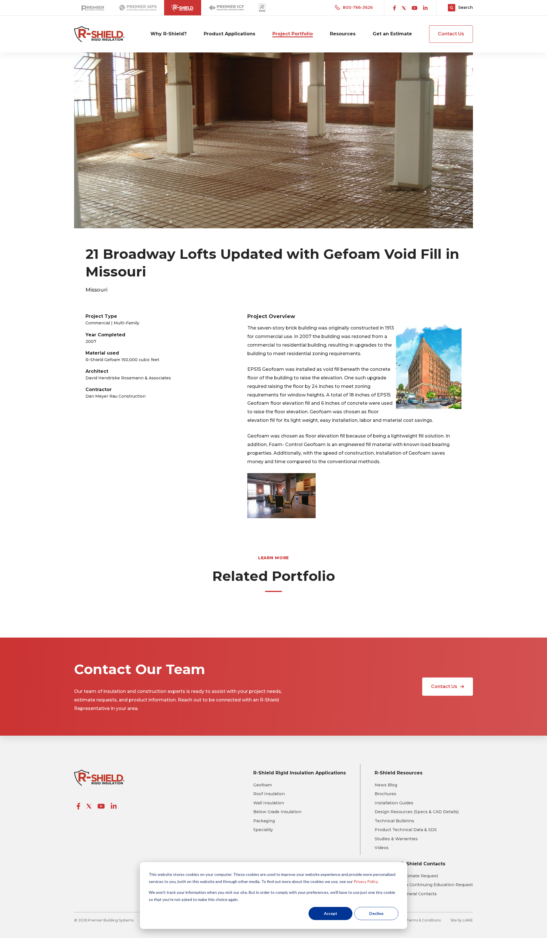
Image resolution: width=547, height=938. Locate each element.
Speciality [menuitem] (263, 829)
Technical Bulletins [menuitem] (394, 821)
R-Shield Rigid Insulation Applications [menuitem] (299, 773)
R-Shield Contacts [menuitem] (423, 863)
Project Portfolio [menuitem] (292, 33)
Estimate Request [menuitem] (419, 876)
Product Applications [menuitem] (229, 33)
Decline (376, 913)
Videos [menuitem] (382, 847)
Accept (330, 913)
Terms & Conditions (424, 920)
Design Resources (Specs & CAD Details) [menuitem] (417, 811)
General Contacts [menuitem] (419, 894)
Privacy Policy (365, 881)
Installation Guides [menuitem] (394, 803)
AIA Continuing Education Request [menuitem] (437, 884)
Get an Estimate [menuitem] (392, 33)
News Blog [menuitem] (386, 785)
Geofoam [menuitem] (262, 785)
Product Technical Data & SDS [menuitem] (406, 829)
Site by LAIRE (461, 920)
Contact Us (451, 33)
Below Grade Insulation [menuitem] (277, 811)
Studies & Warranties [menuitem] (396, 839)
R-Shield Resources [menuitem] (399, 773)
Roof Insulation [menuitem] (269, 793)
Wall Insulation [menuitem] (268, 803)
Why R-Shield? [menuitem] (168, 33)
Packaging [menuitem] (264, 821)
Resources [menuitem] (343, 33)
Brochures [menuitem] (385, 793)
